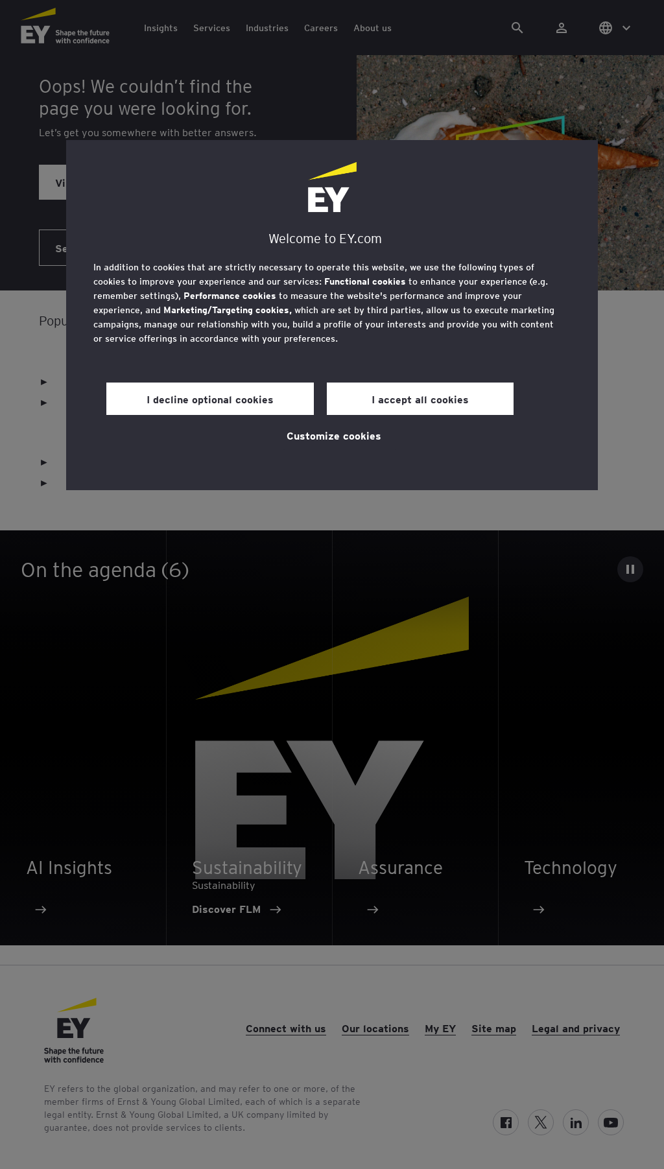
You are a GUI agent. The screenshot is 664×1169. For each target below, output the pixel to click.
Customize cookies (334, 435)
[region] (332, 315)
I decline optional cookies (210, 399)
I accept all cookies (420, 399)
